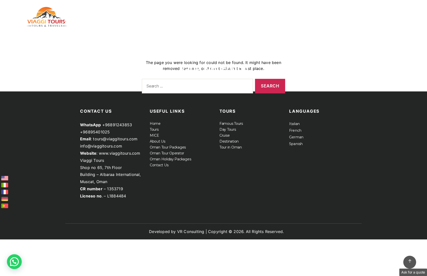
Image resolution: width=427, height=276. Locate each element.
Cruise (342, 11)
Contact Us (159, 165)
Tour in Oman (230, 147)
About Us (314, 11)
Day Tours (227, 129)
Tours (258, 11)
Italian (294, 124)
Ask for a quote (413, 272)
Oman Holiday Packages (170, 159)
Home (234, 11)
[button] (14, 261)
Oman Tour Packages (168, 147)
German (296, 137)
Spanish (296, 144)
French (295, 130)
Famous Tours (231, 123)
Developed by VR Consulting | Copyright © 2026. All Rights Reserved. (216, 231)
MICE (287, 11)
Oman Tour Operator (167, 153)
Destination (229, 141)
